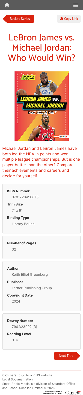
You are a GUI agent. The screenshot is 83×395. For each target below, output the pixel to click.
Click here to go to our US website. (27, 375)
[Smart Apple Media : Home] (4, 5)
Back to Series (20, 19)
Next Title (66, 356)
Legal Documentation (17, 379)
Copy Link (70, 19)
